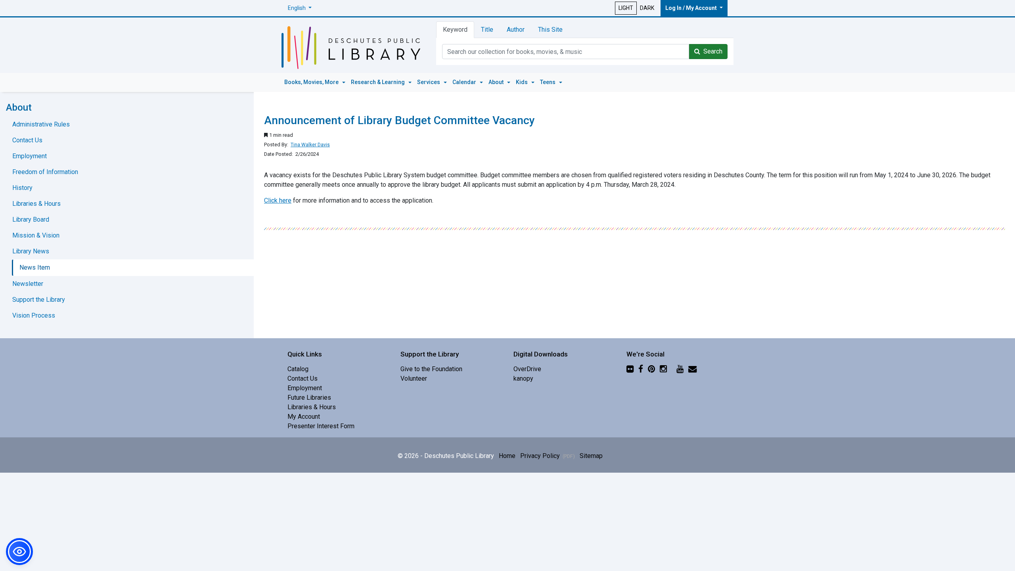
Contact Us (27, 140)
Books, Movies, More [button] (312, 82)
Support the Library (38, 299)
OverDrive (527, 369)
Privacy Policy (547, 456)
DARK (647, 8)
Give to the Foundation (431, 369)
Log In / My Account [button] (691, 8)
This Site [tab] (550, 29)
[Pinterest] (651, 369)
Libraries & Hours (36, 203)
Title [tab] (487, 29)
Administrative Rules (41, 124)
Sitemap (591, 456)
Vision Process (33, 315)
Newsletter (27, 283)
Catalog (297, 369)
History (22, 188)
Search (711, 51)
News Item (34, 267)
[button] (299, 8)
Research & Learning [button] (378, 82)
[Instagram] (663, 369)
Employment (29, 156)
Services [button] (429, 82)
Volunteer (413, 378)
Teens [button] (548, 82)
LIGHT (626, 8)
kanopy (523, 378)
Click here (277, 200)
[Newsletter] (692, 369)
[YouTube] (680, 369)
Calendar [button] (464, 82)
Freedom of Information (45, 172)
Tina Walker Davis (310, 145)
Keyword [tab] (455, 29)
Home (507, 456)
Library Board (30, 219)
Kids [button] (522, 82)
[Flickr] (630, 369)
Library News (30, 251)
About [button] (496, 82)
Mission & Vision (35, 235)
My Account (303, 416)
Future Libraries (309, 397)
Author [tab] (516, 29)
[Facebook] (640, 369)
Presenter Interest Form (320, 426)
